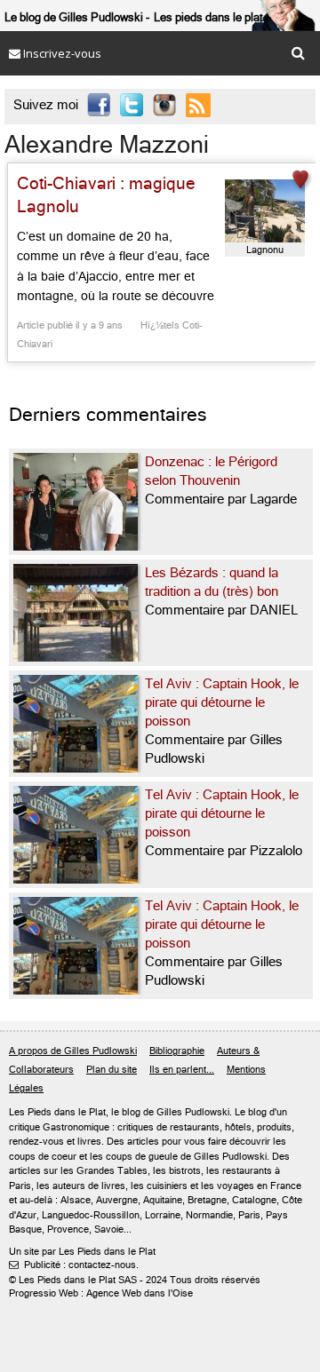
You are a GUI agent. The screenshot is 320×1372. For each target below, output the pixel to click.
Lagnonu (265, 250)
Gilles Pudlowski (192, 1112)
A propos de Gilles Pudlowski (73, 1051)
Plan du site (111, 1069)
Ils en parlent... (181, 1069)
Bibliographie (176, 1051)
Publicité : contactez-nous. (74, 1265)
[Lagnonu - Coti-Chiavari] (265, 210)
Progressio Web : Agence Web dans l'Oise (101, 1293)
